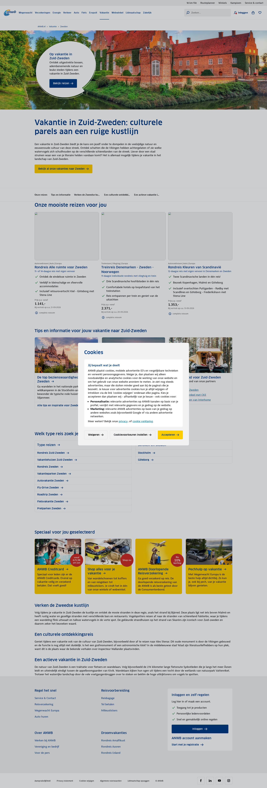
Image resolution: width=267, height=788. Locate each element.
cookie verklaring (143, 421)
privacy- (123, 421)
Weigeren (94, 434)
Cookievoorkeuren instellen (130, 434)
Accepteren (168, 434)
